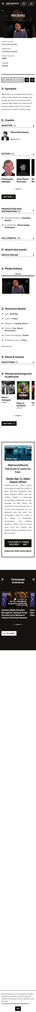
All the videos (9, 633)
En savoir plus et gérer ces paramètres (15, 1003)
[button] (27, 281)
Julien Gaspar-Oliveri (20, 480)
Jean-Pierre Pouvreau (22, 180)
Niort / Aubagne (6, 398)
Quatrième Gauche (9, 51)
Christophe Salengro (7, 180)
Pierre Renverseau (9, 44)
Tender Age (12, 478)
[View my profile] (31, 4)
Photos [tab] (18, 274)
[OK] (18, 1008)
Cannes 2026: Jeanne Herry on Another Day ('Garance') (13, 612)
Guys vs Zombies (21, 404)
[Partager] (26, 80)
